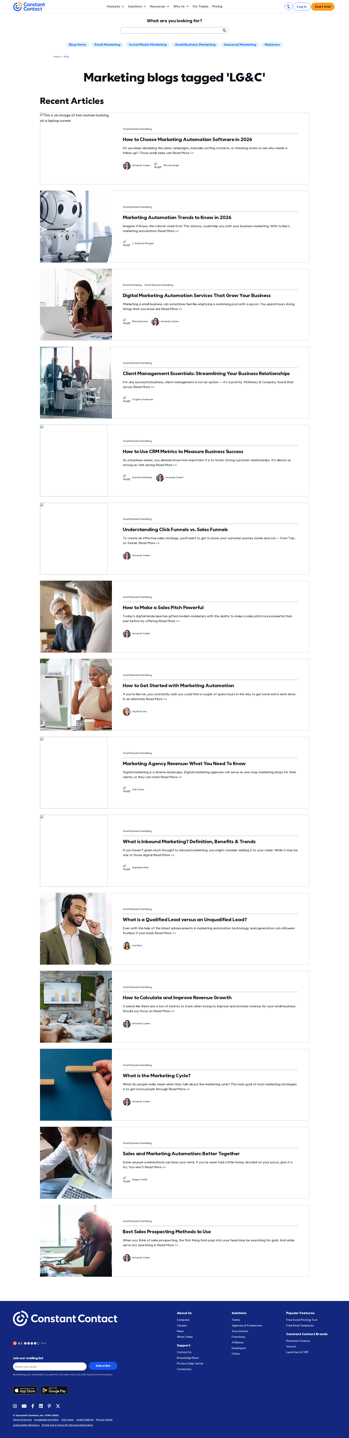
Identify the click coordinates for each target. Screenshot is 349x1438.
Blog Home (77, 44)
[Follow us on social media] (15, 1405)
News (180, 1331)
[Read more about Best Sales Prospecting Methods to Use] (76, 1241)
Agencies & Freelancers (247, 1325)
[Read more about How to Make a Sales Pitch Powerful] (76, 617)
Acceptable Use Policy (46, 1419)
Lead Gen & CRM (297, 1352)
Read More (183, 153)
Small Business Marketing (195, 44)
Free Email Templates (300, 1325)
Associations (240, 1331)
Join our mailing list (28, 1358)
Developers (239, 1348)
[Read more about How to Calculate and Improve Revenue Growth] (76, 1007)
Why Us (179, 6)
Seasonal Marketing (240, 44)
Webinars (272, 44)
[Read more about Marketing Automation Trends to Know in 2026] (76, 227)
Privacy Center (104, 1419)
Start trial (323, 6)
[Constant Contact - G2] (38, 1343)
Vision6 (291, 1346)
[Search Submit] (224, 30)
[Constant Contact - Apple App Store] (26, 1390)
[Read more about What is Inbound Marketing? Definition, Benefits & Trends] (76, 851)
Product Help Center (190, 1363)
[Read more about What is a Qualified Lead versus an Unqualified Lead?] (76, 929)
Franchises (238, 1337)
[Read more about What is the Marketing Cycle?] (76, 1085)
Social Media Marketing (148, 44)
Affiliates (238, 1342)
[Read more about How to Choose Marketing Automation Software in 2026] (76, 149)
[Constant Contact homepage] (65, 1318)
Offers (236, 1354)
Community (184, 1369)
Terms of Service (22, 1419)
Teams (236, 1320)
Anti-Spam (67, 1419)
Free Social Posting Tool (301, 1320)
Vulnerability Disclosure (26, 1425)
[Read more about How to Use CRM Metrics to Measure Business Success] (76, 461)
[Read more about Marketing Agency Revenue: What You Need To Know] (76, 773)
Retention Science (298, 1341)
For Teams (200, 6)
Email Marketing (107, 44)
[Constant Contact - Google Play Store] (55, 1390)
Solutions (135, 6)
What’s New (185, 1337)
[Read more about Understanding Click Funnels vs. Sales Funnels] (76, 539)
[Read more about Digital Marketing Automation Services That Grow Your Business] (76, 305)
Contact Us (184, 1352)
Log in (302, 6)
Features (113, 6)
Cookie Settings (85, 1419)
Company (183, 1320)
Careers (182, 1325)
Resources (157, 6)
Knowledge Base (188, 1358)
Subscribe (103, 1366)
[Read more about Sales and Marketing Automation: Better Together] (76, 1163)
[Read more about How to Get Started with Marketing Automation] (76, 695)
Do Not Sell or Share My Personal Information (67, 1425)
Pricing (217, 6)
